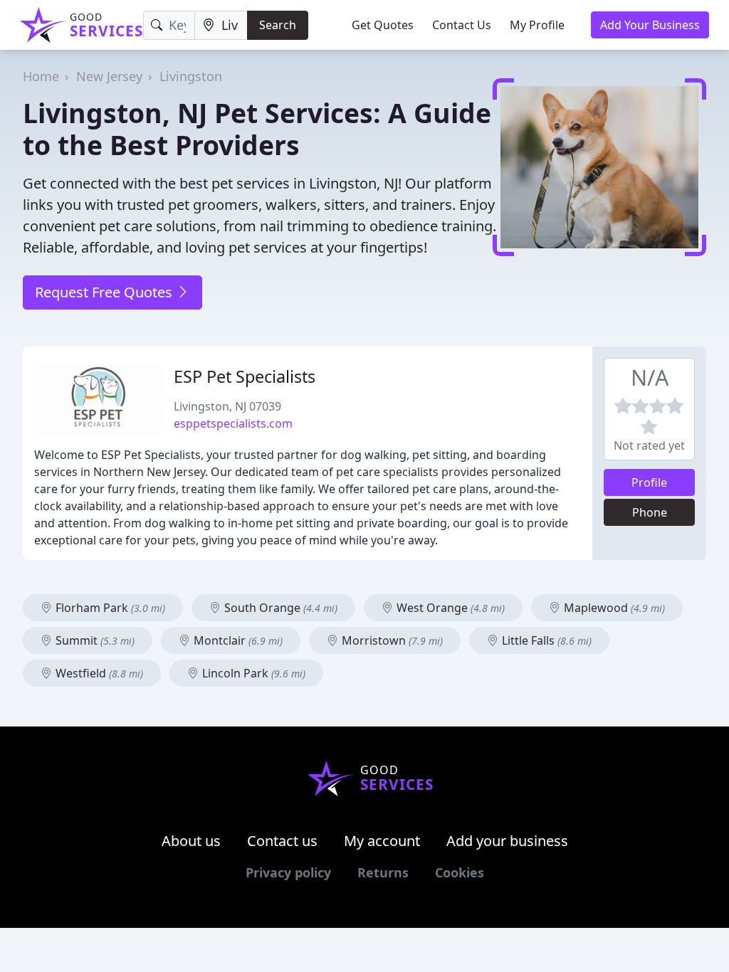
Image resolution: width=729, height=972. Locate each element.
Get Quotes (383, 25)
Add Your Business (650, 25)
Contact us (282, 840)
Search (277, 25)
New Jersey (109, 76)
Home (41, 76)
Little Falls (545, 640)
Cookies (459, 872)
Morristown (391, 640)
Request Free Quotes (105, 292)
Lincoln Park (252, 673)
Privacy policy (288, 872)
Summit (94, 640)
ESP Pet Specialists (244, 376)
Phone (649, 512)
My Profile (537, 25)
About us (191, 840)
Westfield (98, 673)
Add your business (507, 840)
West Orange (449, 608)
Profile (649, 482)
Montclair (237, 640)
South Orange (279, 608)
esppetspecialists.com (233, 423)
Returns (383, 872)
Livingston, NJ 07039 (227, 406)
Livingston (190, 76)
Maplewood (613, 608)
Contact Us (461, 25)
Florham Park (109, 608)
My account (382, 840)
